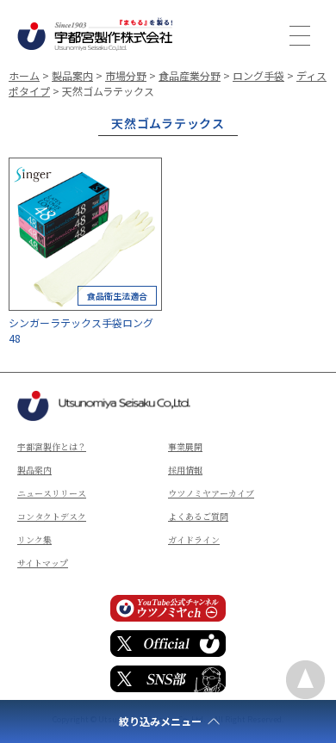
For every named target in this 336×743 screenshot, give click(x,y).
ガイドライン (194, 539)
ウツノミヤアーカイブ (211, 492)
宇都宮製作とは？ (51, 446)
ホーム (24, 75)
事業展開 (185, 446)
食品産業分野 (190, 75)
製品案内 (72, 75)
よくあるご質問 (198, 516)
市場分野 (125, 75)
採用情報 (185, 469)
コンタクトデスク (51, 516)
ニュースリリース (51, 492)
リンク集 (34, 539)
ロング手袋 (258, 75)
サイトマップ (42, 562)
